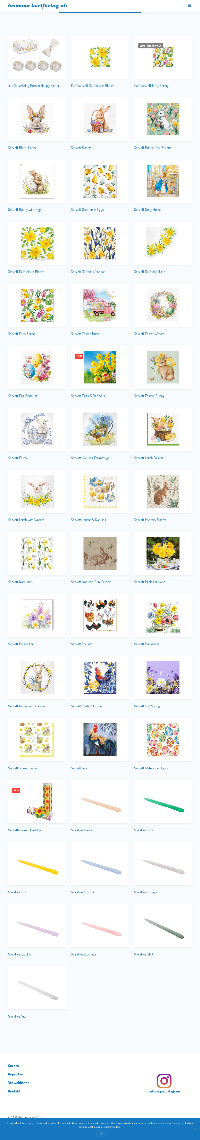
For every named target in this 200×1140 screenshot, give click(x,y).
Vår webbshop (18, 1082)
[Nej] (195, 1129)
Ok (101, 1133)
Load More (100, 1032)
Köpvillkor (15, 1074)
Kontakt (14, 1091)
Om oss (13, 1065)
